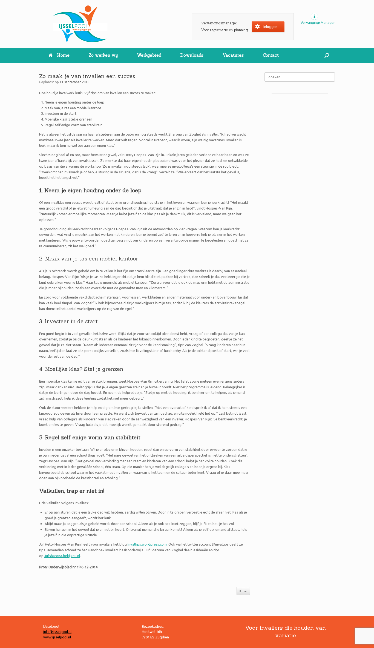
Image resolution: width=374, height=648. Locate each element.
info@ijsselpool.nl (57, 631)
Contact (271, 55)
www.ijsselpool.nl (57, 637)
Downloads (191, 55)
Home (63, 55)
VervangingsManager (318, 22)
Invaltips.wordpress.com (147, 544)
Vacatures (233, 55)
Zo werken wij (103, 55)
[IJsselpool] (80, 23)
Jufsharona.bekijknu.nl (62, 556)
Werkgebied (149, 55)
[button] (327, 55)
